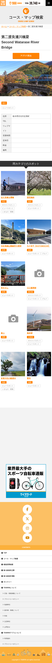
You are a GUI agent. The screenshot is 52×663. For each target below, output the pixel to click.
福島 (29, 382)
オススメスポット (8, 205)
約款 (5, 616)
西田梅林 (30, 197)
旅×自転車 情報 (9, 576)
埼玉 (3, 201)
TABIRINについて (10, 588)
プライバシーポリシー (11, 599)
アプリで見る (26, 56)
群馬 (3, 250)
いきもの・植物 (7, 212)
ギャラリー (8, 582)
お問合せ (7, 627)
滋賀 (3, 382)
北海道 (30, 337)
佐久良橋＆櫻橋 (7, 197)
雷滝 (29, 378)
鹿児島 (30, 292)
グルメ (44, 254)
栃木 (4, 103)
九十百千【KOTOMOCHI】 (38, 246)
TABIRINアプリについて (12, 633)
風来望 (30, 333)
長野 (3, 337)
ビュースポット (8, 108)
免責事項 (7, 604)
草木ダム (4, 288)
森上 (3, 333)
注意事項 (7, 621)
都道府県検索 (8, 564)
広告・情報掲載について (12, 593)
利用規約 (7, 638)
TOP (5, 553)
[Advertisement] (26, 435)
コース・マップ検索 (11, 559)
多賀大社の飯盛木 (8, 378)
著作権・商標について (11, 610)
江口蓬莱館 (31, 288)
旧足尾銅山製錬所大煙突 (11, 246)
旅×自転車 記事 (9, 570)
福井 (29, 201)
